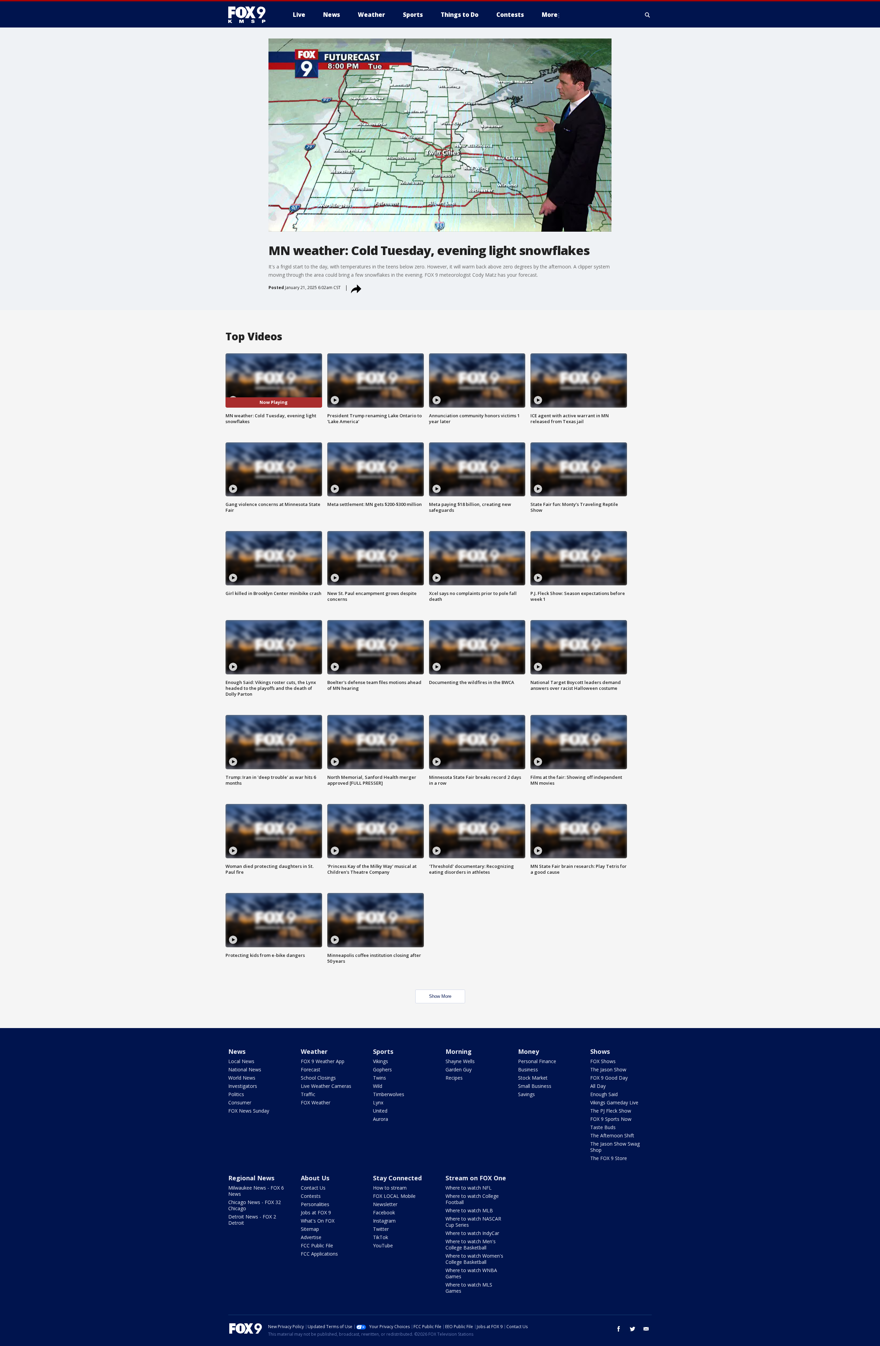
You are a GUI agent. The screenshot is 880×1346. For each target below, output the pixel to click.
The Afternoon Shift (612, 1135)
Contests (311, 1196)
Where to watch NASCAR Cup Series (473, 1221)
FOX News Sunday (248, 1110)
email (646, 1328)
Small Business (534, 1086)
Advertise (311, 1237)
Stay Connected (397, 1178)
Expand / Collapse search (648, 15)
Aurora (380, 1119)
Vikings (380, 1061)
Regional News (251, 1178)
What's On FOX (317, 1220)
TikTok (380, 1237)
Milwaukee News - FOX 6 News (256, 1190)
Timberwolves (388, 1094)
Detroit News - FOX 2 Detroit (252, 1219)
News (236, 1051)
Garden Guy (459, 1069)
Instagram (384, 1220)
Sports (383, 1051)
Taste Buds (603, 1127)
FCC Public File (317, 1245)
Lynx (378, 1102)
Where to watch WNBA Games (471, 1273)
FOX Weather (315, 1102)
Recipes (454, 1077)
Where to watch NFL (469, 1187)
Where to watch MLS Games (469, 1287)
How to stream (390, 1187)
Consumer (239, 1102)
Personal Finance (537, 1061)
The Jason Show (608, 1069)
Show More (440, 996)
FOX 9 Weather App (322, 1061)
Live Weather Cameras (326, 1086)
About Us (315, 1178)
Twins (379, 1077)
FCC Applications (319, 1253)
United (380, 1110)
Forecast (310, 1069)
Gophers (382, 1069)
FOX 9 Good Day (609, 1077)
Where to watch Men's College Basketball (471, 1244)
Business (528, 1069)
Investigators (242, 1086)
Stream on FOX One (476, 1178)
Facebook (384, 1212)
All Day (598, 1086)
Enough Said (604, 1094)
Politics (236, 1094)
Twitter (381, 1229)
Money (528, 1051)
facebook (618, 1328)
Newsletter (385, 1204)
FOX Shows (603, 1061)
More (550, 15)
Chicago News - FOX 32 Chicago (254, 1205)
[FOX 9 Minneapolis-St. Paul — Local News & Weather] (251, 15)
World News (241, 1077)
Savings (526, 1094)
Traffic (308, 1094)
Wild (377, 1086)
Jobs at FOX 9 (316, 1212)
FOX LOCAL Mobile (394, 1196)
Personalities (315, 1204)
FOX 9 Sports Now (610, 1119)
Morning (459, 1051)
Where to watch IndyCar (472, 1233)
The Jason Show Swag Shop (615, 1146)
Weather (314, 1051)
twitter (632, 1328)
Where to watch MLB (469, 1210)
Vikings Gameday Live (614, 1102)
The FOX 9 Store (608, 1158)
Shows (600, 1051)
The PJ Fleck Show (610, 1110)
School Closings (318, 1077)
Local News (241, 1061)
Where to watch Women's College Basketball (474, 1259)
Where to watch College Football (472, 1199)
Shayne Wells (460, 1061)
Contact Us (313, 1187)
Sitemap (310, 1229)
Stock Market (533, 1077)
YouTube (383, 1245)
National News (244, 1069)
